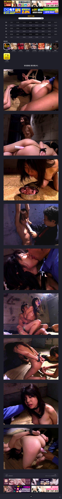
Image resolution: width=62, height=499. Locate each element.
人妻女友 (24, 34)
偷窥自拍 (11, 31)
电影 (6, 28)
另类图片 (55, 31)
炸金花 (43, 22)
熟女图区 (49, 31)
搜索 (42, 18)
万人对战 (24, 22)
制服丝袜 (36, 28)
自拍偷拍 (17, 25)
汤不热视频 (30, 37)
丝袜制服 (43, 25)
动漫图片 (30, 31)
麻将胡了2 (36, 22)
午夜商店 (17, 37)
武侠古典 (30, 34)
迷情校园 (36, 34)
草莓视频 (24, 37)
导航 (6, 37)
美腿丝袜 (36, 31)
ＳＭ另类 (55, 25)
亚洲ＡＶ (11, 25)
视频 (6, 25)
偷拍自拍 (17, 28)
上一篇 (9, 475)
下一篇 (51, 475)
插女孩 (12, 37)
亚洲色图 (17, 31)
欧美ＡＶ (24, 25)
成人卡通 (24, 28)
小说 (6, 34)
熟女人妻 (36, 25)
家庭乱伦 (17, 34)
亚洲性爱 (11, 28)
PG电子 (11, 22)
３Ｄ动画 (30, 25)
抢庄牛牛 (55, 22)
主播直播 (49, 25)
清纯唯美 (43, 31)
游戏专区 (30, 22)
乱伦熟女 (49, 28)
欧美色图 (24, 31)
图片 (6, 31)
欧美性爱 (30, 28)
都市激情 (11, 34)
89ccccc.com (31, 16)
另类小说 (43, 34)
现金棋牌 (49, 22)
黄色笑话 (49, 34)
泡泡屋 (43, 37)
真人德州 (17, 22)
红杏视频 (36, 37)
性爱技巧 (55, 34)
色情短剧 (49, 37)
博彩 (6, 22)
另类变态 (55, 28)
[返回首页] (60, 497)
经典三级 (43, 28)
